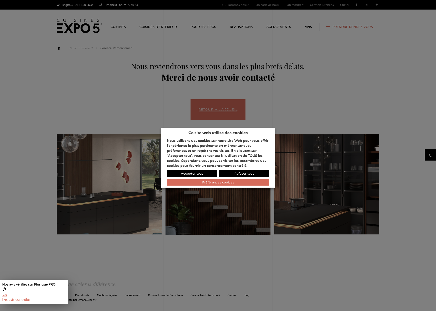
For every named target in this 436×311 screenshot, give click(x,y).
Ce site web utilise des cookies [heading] (218, 132)
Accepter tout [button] (192, 173)
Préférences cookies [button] (218, 182)
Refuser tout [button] (244, 173)
